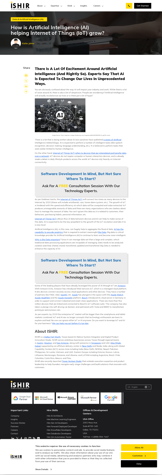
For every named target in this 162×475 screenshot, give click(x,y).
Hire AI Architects (55, 415)
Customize (137, 455)
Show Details (41, 469)
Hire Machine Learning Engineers (61, 419)
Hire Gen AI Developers (57, 423)
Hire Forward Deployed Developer (62, 426)
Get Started (143, 6)
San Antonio (63, 343)
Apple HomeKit (65, 297)
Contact (14, 433)
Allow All (139, 447)
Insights (83, 6)
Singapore (96, 343)
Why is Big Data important (47, 239)
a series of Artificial (112, 139)
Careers (96, 6)
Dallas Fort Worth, (52, 337)
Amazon (122, 285)
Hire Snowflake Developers (59, 430)
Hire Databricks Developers (59, 433)
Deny (139, 463)
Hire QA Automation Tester (59, 437)
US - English (133, 387)
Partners (14, 426)
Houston (48, 343)
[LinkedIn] (26, 86)
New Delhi (87, 346)
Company (15, 415)
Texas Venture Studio (72, 361)
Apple (75, 294)
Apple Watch (117, 294)
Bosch (85, 297)
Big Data (102, 232)
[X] (26, 81)
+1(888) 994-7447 (100, 437)
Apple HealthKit (42, 297)
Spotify (64, 294)
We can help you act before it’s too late (70, 323)
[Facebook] (26, 75)
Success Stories (18, 423)
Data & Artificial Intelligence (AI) (28, 19)
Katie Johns (28, 43)
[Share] (26, 91)
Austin (40, 343)
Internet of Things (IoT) (71, 199)
